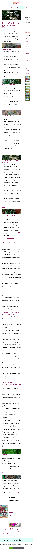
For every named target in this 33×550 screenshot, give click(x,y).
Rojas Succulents (12, 518)
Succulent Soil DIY (12, 152)
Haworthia (11, 528)
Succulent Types (20, 7)
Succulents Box (11, 512)
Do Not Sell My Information (18, 548)
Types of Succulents (5, 528)
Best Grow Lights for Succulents (27, 53)
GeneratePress (7, 540)
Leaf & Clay (11, 506)
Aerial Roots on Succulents (12, 76)
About (13, 539)
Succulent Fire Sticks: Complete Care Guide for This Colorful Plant (27, 61)
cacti (9, 134)
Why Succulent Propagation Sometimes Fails (28, 72)
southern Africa (17, 531)
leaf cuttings (17, 530)
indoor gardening (12, 530)
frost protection (11, 529)
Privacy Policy (19, 539)
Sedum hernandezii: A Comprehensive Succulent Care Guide (11, 535)
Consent (11, 548)
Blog (27, 7)
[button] (29, 7)
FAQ (22, 539)
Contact (25, 539)
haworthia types (7, 530)
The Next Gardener (12, 520)
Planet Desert (11, 504)
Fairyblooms (11, 509)
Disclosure (15, 539)
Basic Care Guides (10, 7)
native (14, 34)
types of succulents (4, 532)
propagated (13, 219)
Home (4, 7)
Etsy (10, 515)
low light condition (14, 140)
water (19, 232)
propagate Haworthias (12, 531)
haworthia (15, 529)
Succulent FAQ (21, 540)
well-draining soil (11, 127)
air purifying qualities (6, 529)
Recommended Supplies (15, 540)
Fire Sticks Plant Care (10, 238)
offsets (7, 531)
